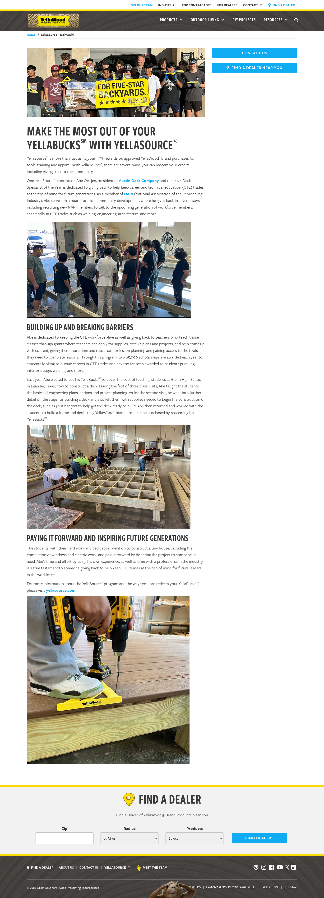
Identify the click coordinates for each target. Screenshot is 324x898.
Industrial (167, 5)
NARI (128, 194)
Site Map (290, 887)
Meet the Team (155, 867)
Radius (130, 828)
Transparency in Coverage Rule (230, 887)
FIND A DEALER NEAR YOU (255, 67)
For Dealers (227, 5)
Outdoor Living (205, 20)
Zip (64, 828)
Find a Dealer (283, 5)
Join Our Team (141, 5)
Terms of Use (269, 887)
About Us (67, 867)
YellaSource (115, 867)
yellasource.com (60, 590)
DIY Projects (244, 20)
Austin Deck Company (139, 180)
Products (194, 828)
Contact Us (253, 5)
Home (31, 34)
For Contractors (197, 5)
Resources (273, 20)
